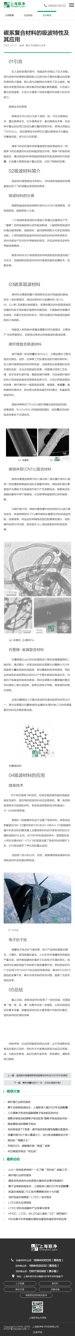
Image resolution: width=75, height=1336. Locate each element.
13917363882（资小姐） (44, 1271)
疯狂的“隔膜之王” (19, 1140)
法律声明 (37, 1332)
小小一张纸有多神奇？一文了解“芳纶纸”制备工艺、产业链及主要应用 (40, 1169)
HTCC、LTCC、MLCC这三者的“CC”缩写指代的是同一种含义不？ (40, 1213)
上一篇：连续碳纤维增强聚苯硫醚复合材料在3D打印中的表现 (37, 1075)
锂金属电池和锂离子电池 (22, 1124)
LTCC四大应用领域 (19, 1202)
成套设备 (55, 1289)
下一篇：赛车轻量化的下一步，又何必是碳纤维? (37, 1083)
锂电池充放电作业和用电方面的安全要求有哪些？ (36, 1180)
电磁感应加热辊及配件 (36, 1295)
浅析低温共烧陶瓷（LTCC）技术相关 (30, 1197)
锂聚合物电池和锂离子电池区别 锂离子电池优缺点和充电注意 (40, 1118)
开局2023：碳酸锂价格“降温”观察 (29, 1145)
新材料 (55, 1283)
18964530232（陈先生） (44, 1265)
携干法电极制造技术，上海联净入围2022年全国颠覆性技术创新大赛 (40, 1107)
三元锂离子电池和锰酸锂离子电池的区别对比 (33, 1113)
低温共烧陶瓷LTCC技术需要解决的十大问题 (33, 1191)
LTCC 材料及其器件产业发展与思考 (29, 1208)
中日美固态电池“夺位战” (23, 1151)
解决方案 (19, 1289)
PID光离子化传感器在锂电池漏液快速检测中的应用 (37, 1219)
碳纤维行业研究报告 (19, 1102)
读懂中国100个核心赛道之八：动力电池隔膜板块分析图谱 (40, 1135)
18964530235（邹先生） (48, 1260)
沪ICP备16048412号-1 (16, 1329)
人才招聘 (19, 1283)
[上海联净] (15, 4)
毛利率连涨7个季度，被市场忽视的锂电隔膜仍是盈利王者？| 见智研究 (40, 1129)
